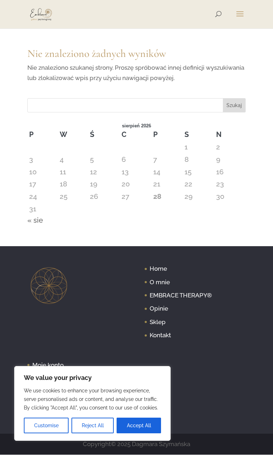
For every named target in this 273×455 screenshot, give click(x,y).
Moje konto (48, 365)
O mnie (160, 282)
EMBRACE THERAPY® (181, 295)
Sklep (158, 322)
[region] (92, 403)
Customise (46, 425)
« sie (35, 220)
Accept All (139, 425)
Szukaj (234, 105)
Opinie (159, 308)
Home (158, 268)
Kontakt (160, 335)
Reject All (93, 425)
